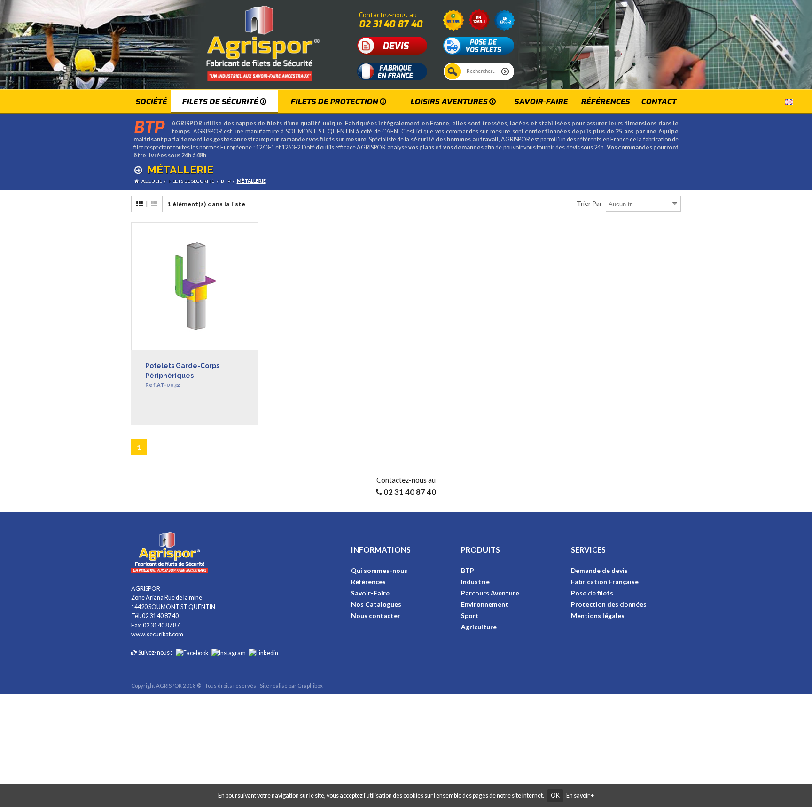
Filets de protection (335, 101)
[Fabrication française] (392, 71)
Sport (470, 615)
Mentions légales (598, 615)
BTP (467, 570)
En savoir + (580, 795)
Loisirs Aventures (449, 101)
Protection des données (609, 604)
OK (555, 795)
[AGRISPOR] (241, 40)
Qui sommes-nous (379, 570)
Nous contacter (375, 615)
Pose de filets (592, 593)
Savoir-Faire (370, 593)
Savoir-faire (541, 101)
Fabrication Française (605, 582)
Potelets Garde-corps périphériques (182, 375)
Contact (658, 101)
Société (151, 101)
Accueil (151, 181)
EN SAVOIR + (165, 421)
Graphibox (310, 685)
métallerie (251, 181)
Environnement (484, 604)
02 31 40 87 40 (390, 24)
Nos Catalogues (376, 604)
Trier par (589, 203)
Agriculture (479, 627)
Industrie (475, 582)
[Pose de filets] (479, 45)
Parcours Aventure (490, 593)
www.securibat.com (157, 634)
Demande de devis (599, 570)
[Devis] (392, 45)
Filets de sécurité (221, 101)
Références (605, 101)
